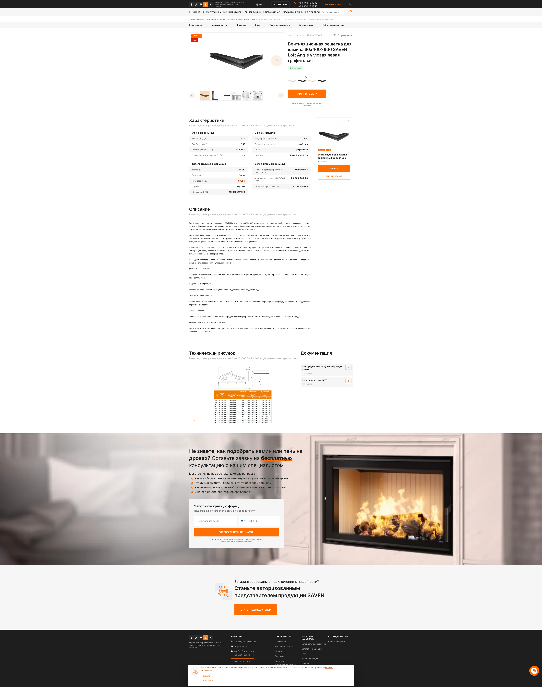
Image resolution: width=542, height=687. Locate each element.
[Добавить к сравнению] (349, 121)
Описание (241, 25)
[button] (276, 61)
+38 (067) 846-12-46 (307, 3)
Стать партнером (336, 641)
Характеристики (219, 25)
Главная (192, 19)
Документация (306, 25)
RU (260, 4)
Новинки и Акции (309, 658)
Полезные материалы (307, 637)
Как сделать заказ (284, 646)
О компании (280, 641)
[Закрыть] (349, 669)
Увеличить (238, 85)
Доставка (279, 656)
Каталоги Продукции (311, 649)
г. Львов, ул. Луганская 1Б (246, 641)
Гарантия (305, 12)
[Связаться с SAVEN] (534, 671)
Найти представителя (333, 25)
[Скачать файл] (194, 420)
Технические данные (279, 25)
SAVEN (241, 181)
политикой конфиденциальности (239, 541)
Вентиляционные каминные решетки (224, 12)
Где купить (282, 4)
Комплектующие (253, 12)
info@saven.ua (240, 646)
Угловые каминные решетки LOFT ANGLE (242, 19)
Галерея (272, 12)
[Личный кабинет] (350, 4)
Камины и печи (196, 12)
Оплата (278, 651)
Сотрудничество (338, 636)
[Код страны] (243, 521)
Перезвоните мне (332, 4)
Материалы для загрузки (289, 12)
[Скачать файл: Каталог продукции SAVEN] (348, 381)
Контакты (315, 12)
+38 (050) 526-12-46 (307, 6)
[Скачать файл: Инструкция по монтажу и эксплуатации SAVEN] (348, 367)
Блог (265, 12)
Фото (257, 25)
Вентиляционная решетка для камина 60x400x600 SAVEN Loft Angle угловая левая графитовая (297, 19)
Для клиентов (283, 636)
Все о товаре (195, 25)
